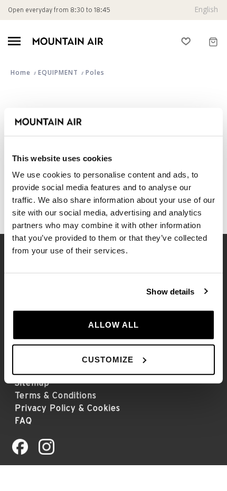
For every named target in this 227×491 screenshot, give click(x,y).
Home (21, 72)
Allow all (113, 324)
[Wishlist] (186, 41)
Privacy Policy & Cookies (67, 408)
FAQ (23, 420)
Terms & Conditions (56, 395)
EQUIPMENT (58, 72)
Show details (170, 291)
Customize (108, 359)
